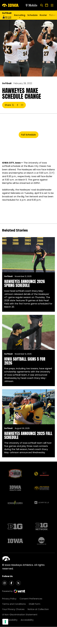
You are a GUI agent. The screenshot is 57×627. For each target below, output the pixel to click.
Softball (6, 83)
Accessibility (27, 619)
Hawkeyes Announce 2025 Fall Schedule (28, 435)
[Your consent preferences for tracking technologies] (5, 622)
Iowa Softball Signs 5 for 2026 (24, 361)
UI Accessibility (9, 619)
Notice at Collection (38, 609)
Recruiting (19, 15)
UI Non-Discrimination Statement (19, 614)
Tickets (53, 16)
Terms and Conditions (14, 603)
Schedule (32, 15)
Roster (43, 15)
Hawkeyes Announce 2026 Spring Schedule (24, 283)
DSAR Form (34, 603)
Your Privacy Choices (13, 609)
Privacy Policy (9, 598)
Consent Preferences (31, 598)
